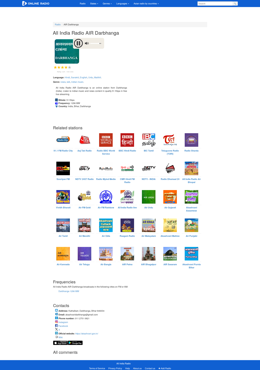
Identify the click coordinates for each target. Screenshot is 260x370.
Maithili (97, 77)
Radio (83, 3)
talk (68, 81)
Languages (122, 3)
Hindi (67, 77)
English (83, 77)
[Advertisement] (130, 14)
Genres (106, 3)
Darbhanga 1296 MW (68, 291)
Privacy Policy (115, 368)
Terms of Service (97, 368)
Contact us (150, 368)
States (93, 3)
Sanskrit (75, 77)
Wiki (60, 337)
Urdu (90, 77)
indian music (77, 81)
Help (127, 368)
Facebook (63, 325)
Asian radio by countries (145, 3)
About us (137, 368)
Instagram (63, 322)
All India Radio (123, 363)
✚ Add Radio (164, 368)
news (63, 81)
